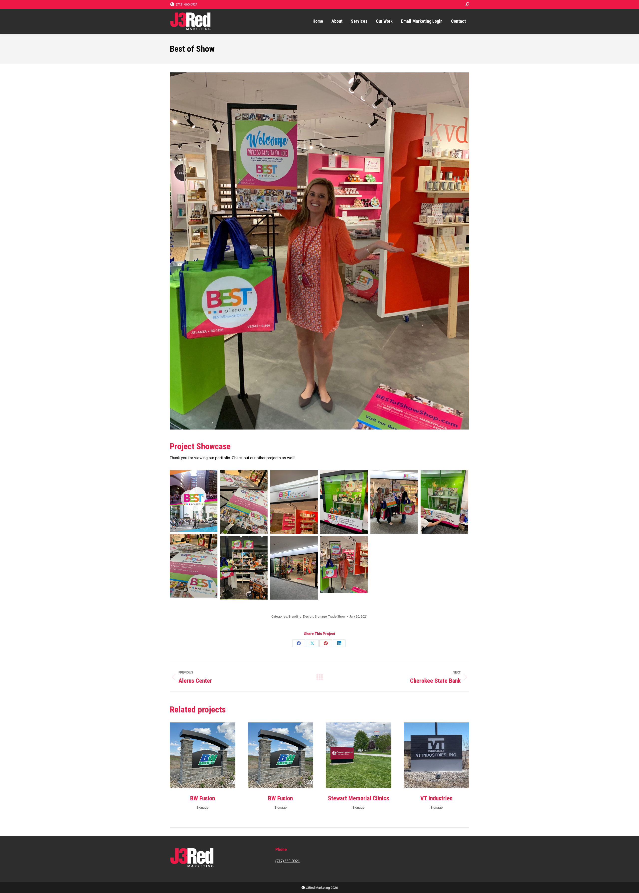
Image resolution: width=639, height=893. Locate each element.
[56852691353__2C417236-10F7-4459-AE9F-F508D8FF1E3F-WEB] (294, 502)
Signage (321, 616)
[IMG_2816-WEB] (344, 564)
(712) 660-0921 (186, 4)
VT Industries (436, 798)
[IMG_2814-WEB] (244, 568)
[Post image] (202, 755)
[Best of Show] (193, 501)
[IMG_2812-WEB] (193, 566)
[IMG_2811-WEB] (444, 502)
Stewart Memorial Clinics (358, 798)
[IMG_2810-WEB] (394, 502)
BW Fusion (202, 798)
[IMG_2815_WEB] (294, 568)
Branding (295, 616)
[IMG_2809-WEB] (344, 502)
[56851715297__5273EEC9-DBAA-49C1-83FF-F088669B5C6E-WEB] (244, 502)
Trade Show (336, 616)
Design (308, 616)
